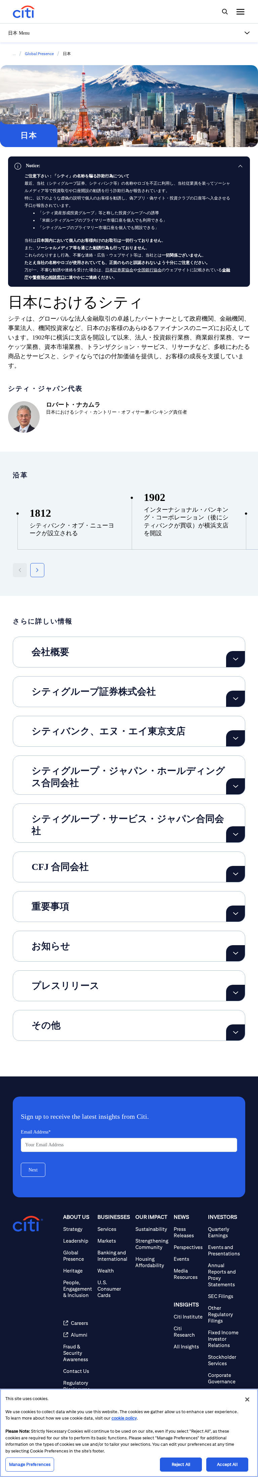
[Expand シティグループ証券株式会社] (235, 699)
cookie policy (124, 1418)
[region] (129, 1433)
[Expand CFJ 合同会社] (235, 874)
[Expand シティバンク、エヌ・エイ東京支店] (235, 738)
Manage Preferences (29, 1464)
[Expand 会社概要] (235, 659)
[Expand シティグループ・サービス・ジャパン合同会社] (235, 834)
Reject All (181, 1464)
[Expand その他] (235, 1032)
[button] (129, 33)
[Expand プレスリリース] (235, 993)
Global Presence (39, 53)
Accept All (227, 1464)
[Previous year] (20, 570)
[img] (224, 12)
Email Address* (36, 1132)
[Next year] (37, 570)
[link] (129, 166)
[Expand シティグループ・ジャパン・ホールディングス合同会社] (235, 786)
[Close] (247, 1399)
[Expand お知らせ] (235, 953)
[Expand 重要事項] (235, 914)
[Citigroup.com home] (28, 1224)
